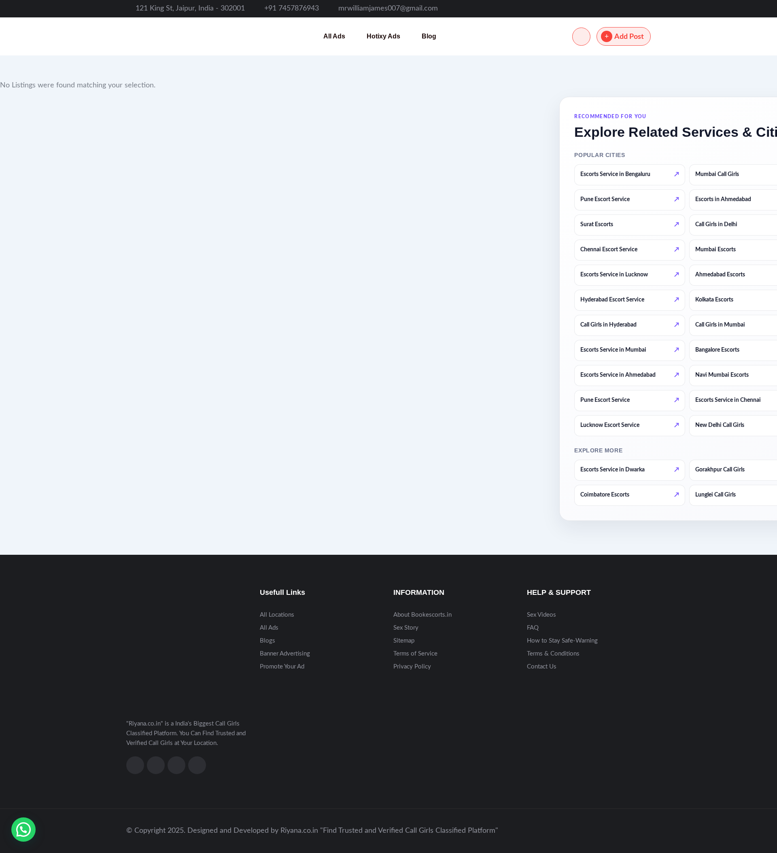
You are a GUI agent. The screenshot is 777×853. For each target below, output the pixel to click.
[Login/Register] (581, 37)
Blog (429, 36)
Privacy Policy (412, 667)
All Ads (334, 36)
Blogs (267, 641)
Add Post (629, 36)
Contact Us (541, 667)
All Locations (277, 615)
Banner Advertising (285, 654)
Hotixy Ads (383, 36)
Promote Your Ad (282, 667)
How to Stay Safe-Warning (562, 641)
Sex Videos (541, 615)
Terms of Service (415, 654)
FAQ (533, 628)
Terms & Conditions (553, 654)
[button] (23, 829)
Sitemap (403, 641)
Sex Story (405, 628)
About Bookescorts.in (422, 615)
